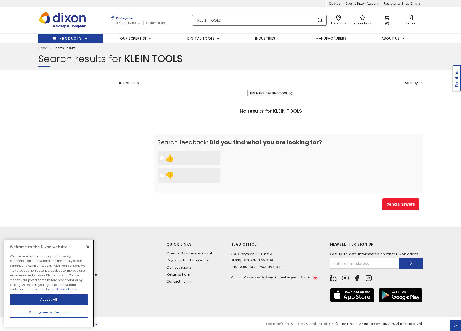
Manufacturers (331, 38)
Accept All (48, 299)
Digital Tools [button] (201, 38)
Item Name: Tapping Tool (268, 93)
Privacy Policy (66, 289)
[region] (49, 283)
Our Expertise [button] (133, 38)
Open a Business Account (189, 253)
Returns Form (178, 274)
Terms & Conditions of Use (314, 324)
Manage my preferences (49, 312)
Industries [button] (265, 38)
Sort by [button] (411, 82)
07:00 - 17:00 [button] (126, 23)
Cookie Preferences (279, 323)
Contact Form (178, 281)
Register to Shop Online (402, 3)
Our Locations (178, 267)
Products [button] (70, 38)
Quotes (334, 3)
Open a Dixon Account (362, 3)
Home (42, 48)
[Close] (88, 247)
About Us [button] (391, 38)
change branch (156, 23)
